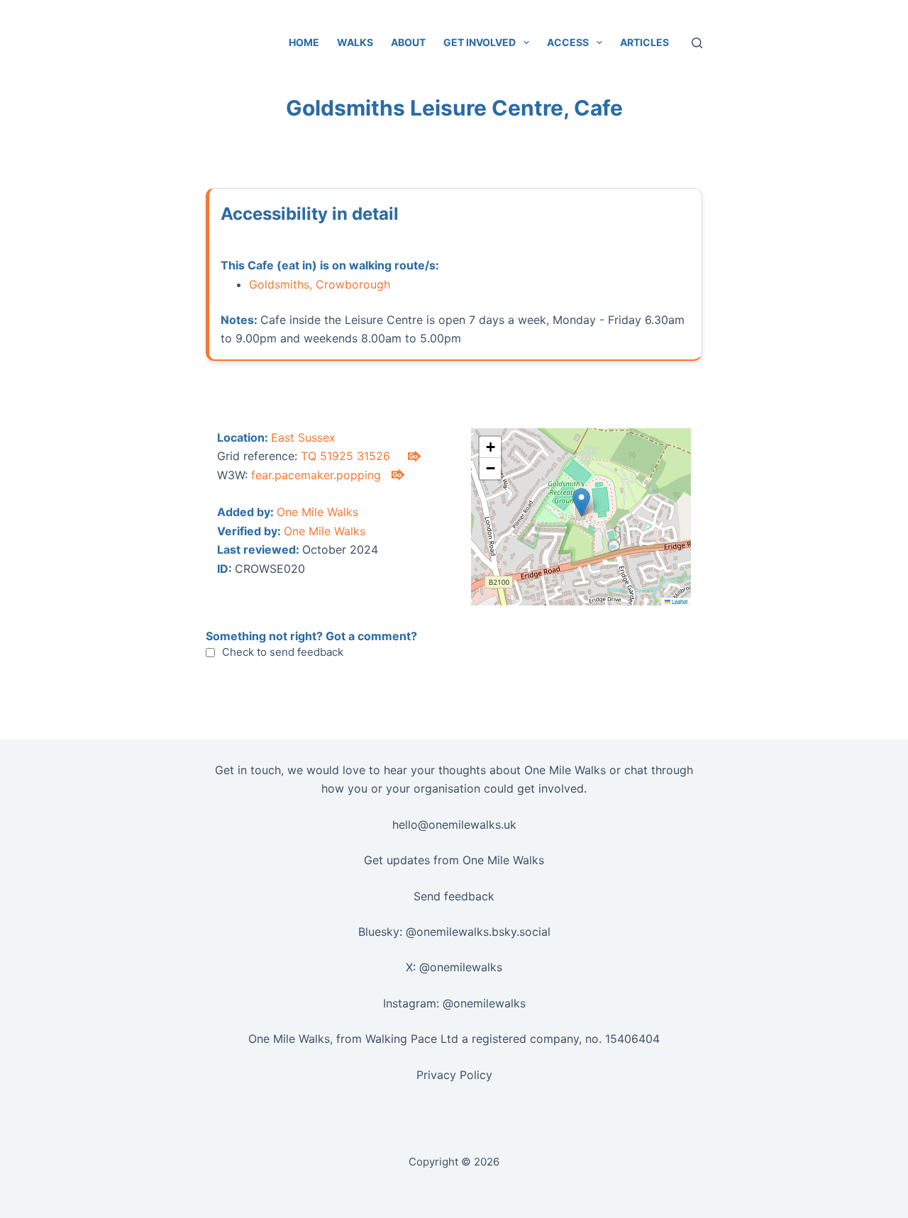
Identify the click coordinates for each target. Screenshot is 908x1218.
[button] (581, 502)
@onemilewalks (460, 967)
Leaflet (678, 601)
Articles (644, 42)
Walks (355, 42)
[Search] (697, 43)
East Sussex (303, 437)
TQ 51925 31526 (345, 456)
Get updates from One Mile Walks (454, 860)
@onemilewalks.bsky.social (478, 931)
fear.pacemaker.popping (316, 475)
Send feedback (454, 896)
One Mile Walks (317, 512)
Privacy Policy (454, 1075)
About (408, 42)
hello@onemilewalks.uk (454, 824)
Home (304, 42)
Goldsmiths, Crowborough (319, 284)
